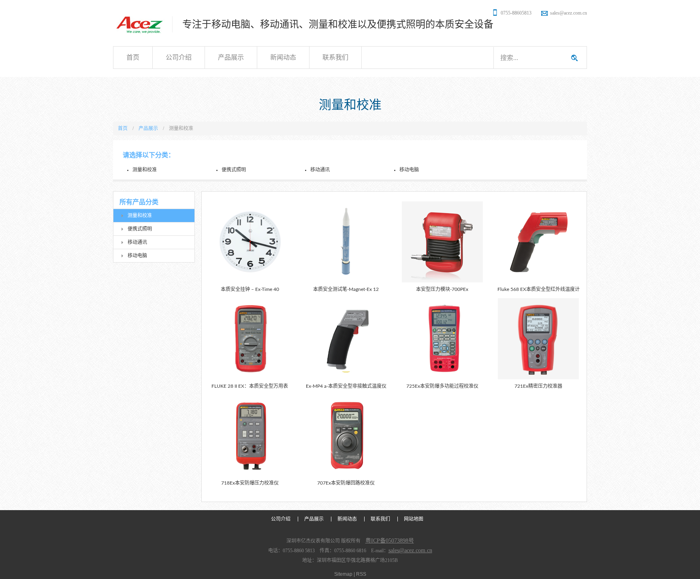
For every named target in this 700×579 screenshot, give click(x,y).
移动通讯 (320, 169)
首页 (132, 57)
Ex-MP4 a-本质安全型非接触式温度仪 (346, 386)
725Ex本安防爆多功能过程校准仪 (442, 386)
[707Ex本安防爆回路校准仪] (345, 435)
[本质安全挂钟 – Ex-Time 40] (249, 241)
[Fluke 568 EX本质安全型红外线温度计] (538, 241)
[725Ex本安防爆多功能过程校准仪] (442, 338)
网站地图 (413, 519)
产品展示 (231, 57)
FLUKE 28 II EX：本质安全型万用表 (249, 386)
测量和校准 (144, 169)
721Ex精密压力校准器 (538, 386)
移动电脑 (409, 169)
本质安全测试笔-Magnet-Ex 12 (346, 289)
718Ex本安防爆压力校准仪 (250, 483)
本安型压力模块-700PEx (442, 289)
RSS (361, 574)
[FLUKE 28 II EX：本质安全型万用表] (249, 338)
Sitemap (343, 574)
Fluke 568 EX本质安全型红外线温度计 (538, 289)
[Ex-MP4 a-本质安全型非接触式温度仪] (345, 338)
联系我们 (335, 57)
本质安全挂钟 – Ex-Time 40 (250, 289)
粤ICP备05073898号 (389, 541)
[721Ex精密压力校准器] (538, 338)
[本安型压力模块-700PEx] (442, 241)
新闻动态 (283, 57)
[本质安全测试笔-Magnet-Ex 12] (345, 241)
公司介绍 (179, 57)
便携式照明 (234, 169)
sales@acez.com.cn (568, 13)
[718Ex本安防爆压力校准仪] (249, 435)
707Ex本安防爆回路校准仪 (346, 483)
